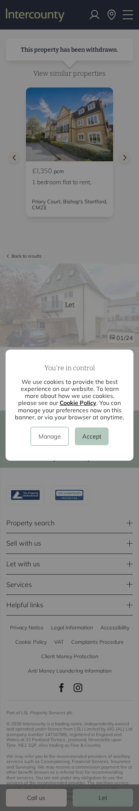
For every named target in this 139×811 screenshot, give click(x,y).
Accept (91, 436)
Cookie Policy (78, 402)
